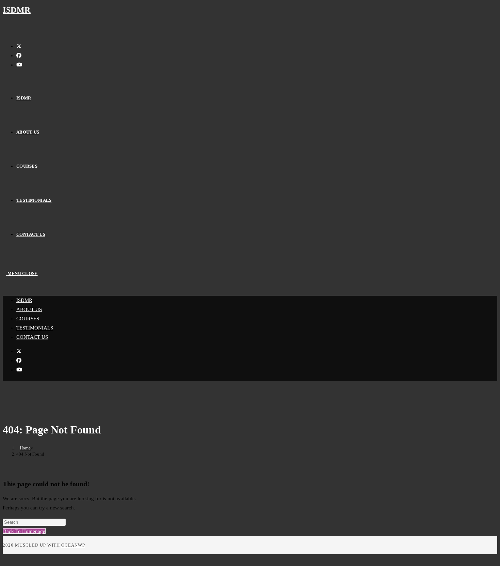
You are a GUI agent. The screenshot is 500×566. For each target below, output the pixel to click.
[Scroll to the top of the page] (5, 558)
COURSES (27, 318)
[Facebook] (18, 55)
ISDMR (17, 9)
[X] (18, 46)
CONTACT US (32, 337)
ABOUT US (29, 309)
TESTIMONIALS (34, 328)
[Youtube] (19, 64)
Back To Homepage (24, 531)
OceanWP (73, 545)
